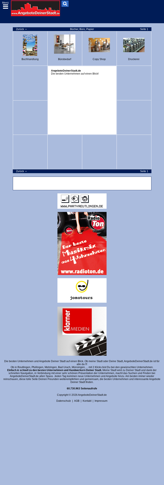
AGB (76, 400)
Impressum (101, 400)
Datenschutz (63, 400)
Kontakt (87, 400)
